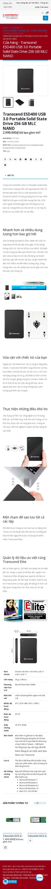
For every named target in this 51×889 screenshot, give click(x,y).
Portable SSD (20, 148)
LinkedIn (15, 159)
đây (37, 747)
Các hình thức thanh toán (12, 875)
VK (30, 159)
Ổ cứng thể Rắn (8, 148)
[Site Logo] (10, 16)
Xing (36, 159)
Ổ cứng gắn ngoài (36, 145)
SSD (8, 151)
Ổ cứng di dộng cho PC (20, 145)
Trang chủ (7, 3)
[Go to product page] (13, 820)
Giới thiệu (8, 7)
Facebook (5, 159)
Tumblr (41, 159)
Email (25, 159)
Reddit (5, 165)
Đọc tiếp (30, 840)
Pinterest (20, 159)
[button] (43, 13)
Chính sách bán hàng (30, 875)
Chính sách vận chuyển (19, 878)
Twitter (10, 159)
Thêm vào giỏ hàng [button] (5, 847)
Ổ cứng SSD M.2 (8, 833)
